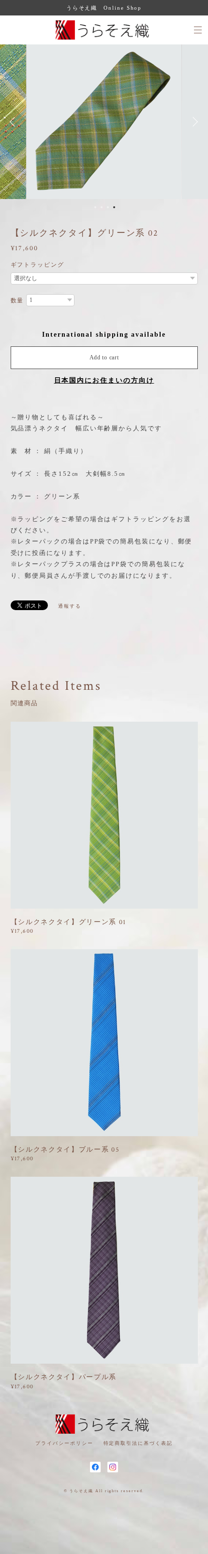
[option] (104, 121)
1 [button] (95, 207)
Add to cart (104, 357)
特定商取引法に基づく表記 (138, 1443)
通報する (69, 606)
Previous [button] (14, 122)
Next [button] (193, 122)
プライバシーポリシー (64, 1443)
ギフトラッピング (37, 264)
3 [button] (108, 207)
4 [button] (114, 207)
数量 (17, 300)
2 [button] (102, 207)
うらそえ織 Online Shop (104, 8)
